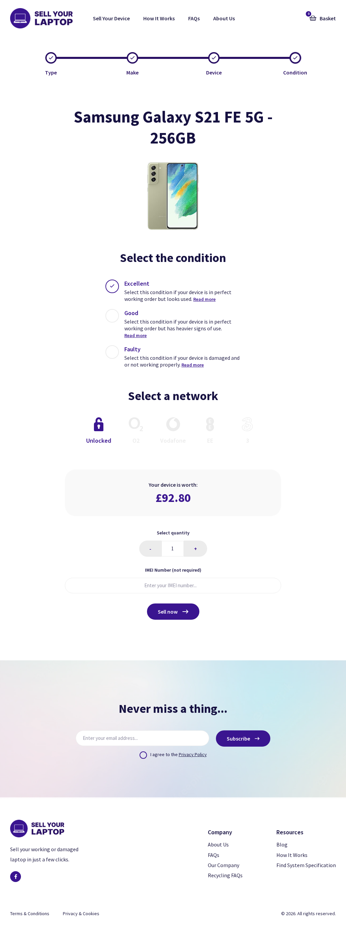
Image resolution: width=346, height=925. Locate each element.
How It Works (159, 18)
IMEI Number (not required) (173, 570)
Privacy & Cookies (81, 913)
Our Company (223, 865)
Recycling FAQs (225, 875)
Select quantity (173, 533)
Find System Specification (306, 865)
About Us (224, 18)
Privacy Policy (193, 754)
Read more (204, 299)
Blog (282, 844)
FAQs (194, 18)
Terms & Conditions (29, 913)
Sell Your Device (111, 18)
